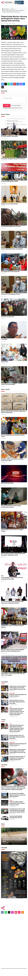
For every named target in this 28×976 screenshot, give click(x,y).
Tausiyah (17, 929)
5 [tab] (18, 846)
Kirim (6, 105)
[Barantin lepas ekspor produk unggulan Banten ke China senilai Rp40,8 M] (14, 640)
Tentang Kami (19, 956)
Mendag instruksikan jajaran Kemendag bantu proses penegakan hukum (12, 293)
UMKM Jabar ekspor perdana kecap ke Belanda (12, 626)
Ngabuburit (18, 919)
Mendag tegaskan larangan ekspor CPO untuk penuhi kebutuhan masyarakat (12, 248)
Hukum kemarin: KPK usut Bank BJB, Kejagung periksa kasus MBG (17, 702)
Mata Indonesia (5, 946)
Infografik (12, 693)
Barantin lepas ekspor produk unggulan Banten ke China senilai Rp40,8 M (12, 650)
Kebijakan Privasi (19, 951)
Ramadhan (6, 9)
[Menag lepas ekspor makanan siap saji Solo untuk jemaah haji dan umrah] (14, 171)
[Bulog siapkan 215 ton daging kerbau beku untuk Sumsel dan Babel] (14, 374)
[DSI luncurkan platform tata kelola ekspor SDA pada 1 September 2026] (14, 544)
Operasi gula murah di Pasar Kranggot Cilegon (12, 530)
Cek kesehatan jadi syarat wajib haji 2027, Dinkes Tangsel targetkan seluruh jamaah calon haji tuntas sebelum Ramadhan (16, 711)
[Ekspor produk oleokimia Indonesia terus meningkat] (14, 329)
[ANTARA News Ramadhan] (9, 908)
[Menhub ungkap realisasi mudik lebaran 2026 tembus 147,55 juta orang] (4, 802)
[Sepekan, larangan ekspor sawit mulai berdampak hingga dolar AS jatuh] (14, 217)
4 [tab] (16, 846)
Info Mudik (18, 924)
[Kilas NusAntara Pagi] (14, 473)
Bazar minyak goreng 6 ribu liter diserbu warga (13, 435)
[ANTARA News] (7, 2)
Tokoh (17, 927)
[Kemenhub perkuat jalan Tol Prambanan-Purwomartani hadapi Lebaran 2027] (4, 758)
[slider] (5, 38)
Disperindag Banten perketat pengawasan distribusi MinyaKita (13, 411)
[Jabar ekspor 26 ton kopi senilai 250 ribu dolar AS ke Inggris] (14, 664)
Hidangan (17, 922)
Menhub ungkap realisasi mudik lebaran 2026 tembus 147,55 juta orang (17, 803)
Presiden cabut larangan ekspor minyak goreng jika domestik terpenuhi (12, 270)
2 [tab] (12, 846)
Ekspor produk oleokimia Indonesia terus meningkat (13, 338)
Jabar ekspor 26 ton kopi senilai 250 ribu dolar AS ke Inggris (13, 674)
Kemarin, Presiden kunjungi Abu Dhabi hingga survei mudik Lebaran (12, 203)
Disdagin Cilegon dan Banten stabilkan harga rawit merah (12, 459)
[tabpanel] (14, 836)
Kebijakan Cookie (20, 953)
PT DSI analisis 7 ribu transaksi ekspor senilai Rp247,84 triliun (12, 578)
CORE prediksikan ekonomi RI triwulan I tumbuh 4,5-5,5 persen (12, 315)
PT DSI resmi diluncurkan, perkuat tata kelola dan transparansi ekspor (12, 602)
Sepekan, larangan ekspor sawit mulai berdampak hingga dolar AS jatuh (12, 225)
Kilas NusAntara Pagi (7, 483)
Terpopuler (4, 682)
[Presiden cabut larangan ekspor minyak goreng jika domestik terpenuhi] (14, 262)
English (17, 932)
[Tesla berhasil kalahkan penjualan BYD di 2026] (4, 818)
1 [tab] (9, 846)
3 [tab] (14, 846)
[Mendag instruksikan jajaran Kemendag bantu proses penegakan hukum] (14, 284)
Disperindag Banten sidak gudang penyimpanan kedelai (11, 506)
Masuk (17, 943)
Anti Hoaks (4, 940)
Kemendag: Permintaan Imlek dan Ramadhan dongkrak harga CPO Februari (13, 158)
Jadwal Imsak (18, 934)
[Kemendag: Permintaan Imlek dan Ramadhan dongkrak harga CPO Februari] (14, 149)
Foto (10, 707)
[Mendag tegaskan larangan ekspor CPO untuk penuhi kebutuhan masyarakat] (14, 239)
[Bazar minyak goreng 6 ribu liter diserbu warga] (14, 425)
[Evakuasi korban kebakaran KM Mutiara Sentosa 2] (4, 695)
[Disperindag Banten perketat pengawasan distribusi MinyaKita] (14, 401)
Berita (16, 917)
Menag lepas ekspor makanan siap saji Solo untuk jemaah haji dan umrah (13, 180)
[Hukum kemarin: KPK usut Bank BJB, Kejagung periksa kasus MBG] (4, 702)
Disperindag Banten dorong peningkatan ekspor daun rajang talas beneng (13, 11)
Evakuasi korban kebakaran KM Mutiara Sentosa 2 (14, 894)
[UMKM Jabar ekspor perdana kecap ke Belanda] (14, 616)
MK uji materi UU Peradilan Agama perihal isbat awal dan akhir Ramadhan (17, 795)
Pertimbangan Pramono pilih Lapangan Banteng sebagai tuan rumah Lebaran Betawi (17, 810)
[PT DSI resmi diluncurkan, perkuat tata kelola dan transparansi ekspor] (14, 592)
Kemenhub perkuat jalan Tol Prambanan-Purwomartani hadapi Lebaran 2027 (17, 758)
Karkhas (3, 938)
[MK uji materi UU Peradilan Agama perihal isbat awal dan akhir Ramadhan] (4, 795)
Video (12, 9)
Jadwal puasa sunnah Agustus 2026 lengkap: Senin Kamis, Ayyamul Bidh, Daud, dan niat (17, 688)
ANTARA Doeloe (5, 948)
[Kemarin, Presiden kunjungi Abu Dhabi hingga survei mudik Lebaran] (14, 194)
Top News (4, 764)
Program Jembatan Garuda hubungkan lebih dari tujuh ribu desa (14, 839)
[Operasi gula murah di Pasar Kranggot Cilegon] (14, 520)
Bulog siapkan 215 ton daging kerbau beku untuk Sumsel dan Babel (13, 383)
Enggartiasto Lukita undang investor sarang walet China (14, 360)
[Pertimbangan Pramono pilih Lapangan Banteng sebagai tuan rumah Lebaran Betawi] (4, 811)
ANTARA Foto (19, 966)
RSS (16, 963)
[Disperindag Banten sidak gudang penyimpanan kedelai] (14, 496)
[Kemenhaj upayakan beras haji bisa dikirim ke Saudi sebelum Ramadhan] (14, 126)
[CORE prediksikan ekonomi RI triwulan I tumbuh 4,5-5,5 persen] (14, 307)
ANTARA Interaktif (6, 943)
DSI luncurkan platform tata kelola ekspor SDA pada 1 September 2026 (13, 554)
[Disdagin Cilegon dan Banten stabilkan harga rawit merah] (14, 449)
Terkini (3, 719)
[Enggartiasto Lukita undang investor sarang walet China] (14, 352)
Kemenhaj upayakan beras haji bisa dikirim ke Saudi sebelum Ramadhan (13, 135)
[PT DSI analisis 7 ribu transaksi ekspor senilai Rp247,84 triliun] (14, 568)
